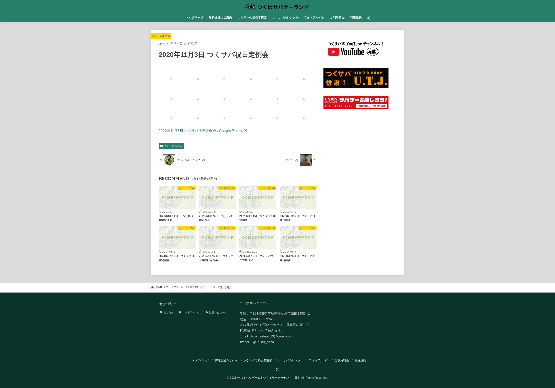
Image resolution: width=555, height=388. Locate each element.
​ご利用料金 (337, 17)
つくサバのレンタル (285, 17)
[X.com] (368, 18)
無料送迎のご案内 (220, 17)
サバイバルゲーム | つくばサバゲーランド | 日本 (268, 377)
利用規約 (356, 17)
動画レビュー (217, 312)
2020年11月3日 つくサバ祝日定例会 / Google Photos (201, 131)
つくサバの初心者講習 (252, 17)
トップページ (194, 17)
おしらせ (168, 312)
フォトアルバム (314, 17)
